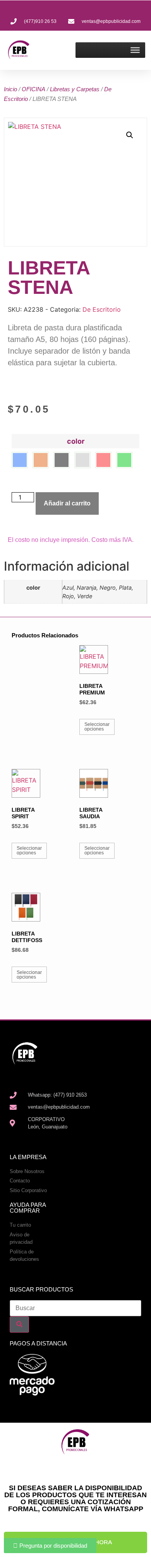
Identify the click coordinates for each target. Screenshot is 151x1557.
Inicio (10, 89)
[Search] (19, 1324)
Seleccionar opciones (97, 727)
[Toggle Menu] (135, 50)
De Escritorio (101, 309)
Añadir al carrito (67, 503)
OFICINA (33, 89)
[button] (130, 135)
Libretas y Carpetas (75, 89)
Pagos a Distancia (38, 1343)
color (75, 441)
